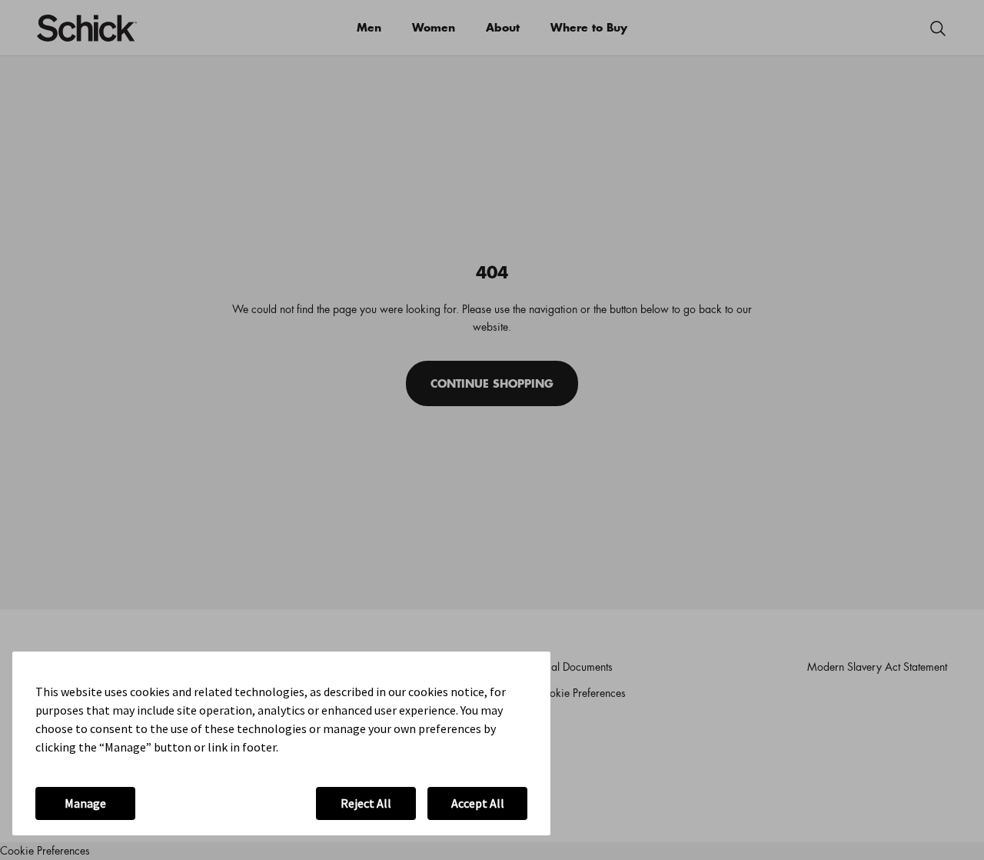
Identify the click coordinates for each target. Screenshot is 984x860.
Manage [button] (85, 803)
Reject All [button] (366, 803)
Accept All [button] (477, 803)
